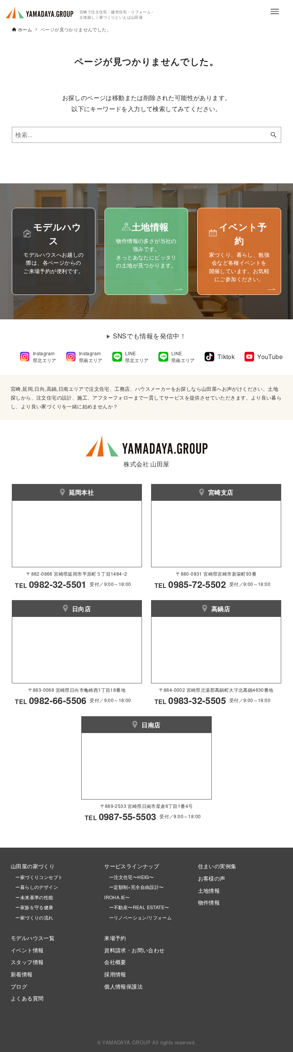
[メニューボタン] (274, 11)
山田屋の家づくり (33, 866)
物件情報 (209, 902)
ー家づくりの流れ (32, 917)
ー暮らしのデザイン (36, 887)
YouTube (270, 356)
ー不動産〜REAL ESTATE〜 (136, 907)
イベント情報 (27, 950)
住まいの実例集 (217, 866)
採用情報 (115, 974)
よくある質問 (27, 998)
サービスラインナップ (131, 866)
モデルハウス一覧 (33, 938)
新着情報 (22, 974)
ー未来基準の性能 (32, 897)
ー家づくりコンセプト (37, 877)
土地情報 (209, 890)
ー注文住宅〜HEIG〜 (131, 877)
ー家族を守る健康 (32, 907)
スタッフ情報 (27, 962)
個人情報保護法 (123, 986)
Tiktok (226, 356)
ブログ (19, 986)
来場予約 (115, 938)
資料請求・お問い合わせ (134, 950)
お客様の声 (211, 878)
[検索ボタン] (273, 135)
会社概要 (115, 962)
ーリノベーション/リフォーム (138, 917)
